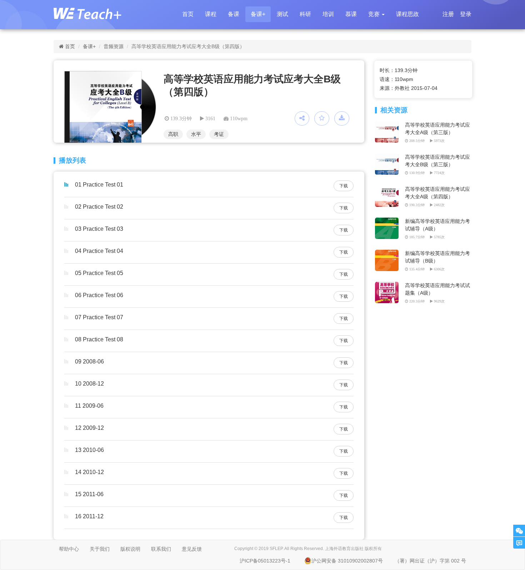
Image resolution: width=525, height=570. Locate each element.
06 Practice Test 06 (99, 295)
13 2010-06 (89, 450)
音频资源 (114, 46)
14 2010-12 (89, 472)
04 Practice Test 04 (99, 251)
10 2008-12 (89, 384)
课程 (210, 14)
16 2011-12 (89, 516)
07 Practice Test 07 (99, 317)
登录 (465, 14)
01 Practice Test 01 (99, 185)
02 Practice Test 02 (99, 207)
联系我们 (161, 549)
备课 (233, 14)
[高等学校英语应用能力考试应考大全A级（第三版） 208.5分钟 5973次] (388, 125)
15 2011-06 (89, 494)
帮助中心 (69, 549)
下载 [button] (343, 185)
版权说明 (130, 549)
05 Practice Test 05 (99, 273)
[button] (376, 14)
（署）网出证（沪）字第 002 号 (430, 561)
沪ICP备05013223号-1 (265, 561)
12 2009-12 (89, 428)
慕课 (351, 14)
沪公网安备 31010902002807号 (347, 561)
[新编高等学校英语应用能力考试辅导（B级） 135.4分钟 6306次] (388, 253)
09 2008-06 (89, 361)
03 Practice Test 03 (99, 229)
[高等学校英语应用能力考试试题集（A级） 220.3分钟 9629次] (388, 285)
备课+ (258, 14)
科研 (305, 14)
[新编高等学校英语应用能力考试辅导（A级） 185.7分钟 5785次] (388, 221)
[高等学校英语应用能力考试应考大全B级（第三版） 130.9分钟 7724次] (388, 157)
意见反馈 (192, 549)
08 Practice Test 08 (99, 339)
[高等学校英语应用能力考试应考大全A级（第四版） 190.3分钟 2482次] (388, 189)
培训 (328, 14)
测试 (282, 14)
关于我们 (100, 549)
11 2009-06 (89, 406)
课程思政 (407, 14)
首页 (188, 14)
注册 (448, 14)
